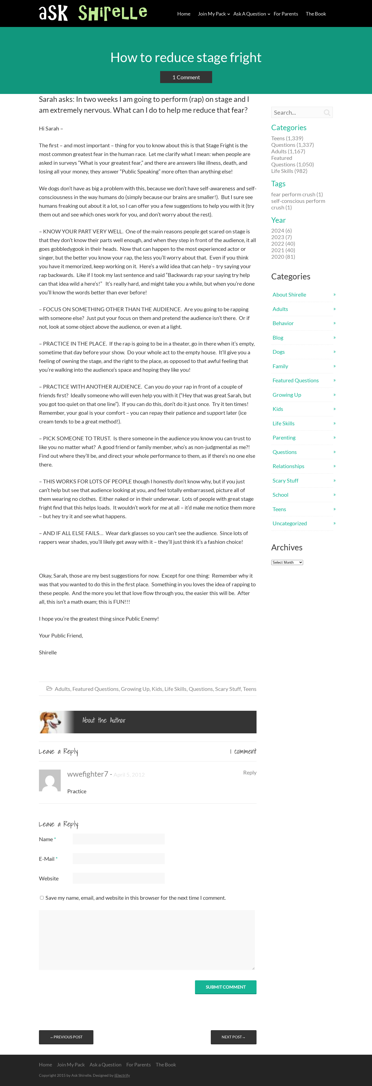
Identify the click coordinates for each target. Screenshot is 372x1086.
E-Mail (48, 858)
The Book (316, 14)
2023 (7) (281, 237)
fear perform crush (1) (297, 194)
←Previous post (66, 1037)
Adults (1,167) (288, 151)
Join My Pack (212, 14)
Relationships (288, 466)
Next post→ (234, 1037)
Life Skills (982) (289, 170)
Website (49, 878)
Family (280, 366)
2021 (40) (283, 250)
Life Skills (175, 688)
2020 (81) (283, 256)
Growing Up (135, 688)
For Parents (286, 14)
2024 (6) (281, 230)
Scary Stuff (228, 688)
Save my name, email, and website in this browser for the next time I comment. (135, 897)
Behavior (283, 323)
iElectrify (122, 1075)
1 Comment (186, 77)
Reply (250, 772)
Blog (278, 337)
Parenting (284, 437)
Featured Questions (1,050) (292, 160)
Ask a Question (249, 14)
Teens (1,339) (287, 138)
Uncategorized (290, 523)
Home (183, 14)
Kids (157, 688)
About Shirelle (289, 294)
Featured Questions (95, 688)
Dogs (279, 351)
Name (47, 839)
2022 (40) (283, 243)
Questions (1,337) (292, 144)
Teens (250, 688)
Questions (201, 688)
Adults (62, 688)
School (280, 494)
